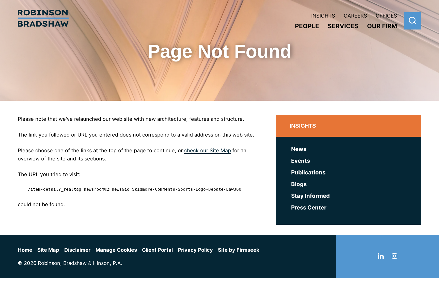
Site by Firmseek (238, 250)
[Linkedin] (381, 257)
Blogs (299, 184)
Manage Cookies (116, 250)
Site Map (48, 250)
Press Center (308, 207)
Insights (323, 16)
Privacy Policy (195, 250)
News (298, 149)
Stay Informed (310, 195)
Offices (386, 16)
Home (25, 250)
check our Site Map (207, 150)
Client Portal (157, 250)
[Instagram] (394, 257)
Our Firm (382, 26)
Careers (355, 16)
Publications (308, 172)
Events (300, 160)
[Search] (412, 20)
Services (343, 26)
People (307, 26)
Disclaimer (77, 250)
